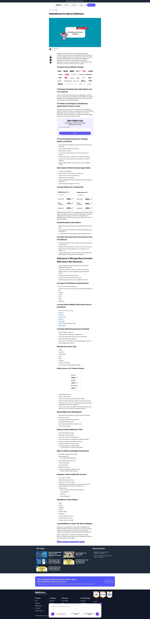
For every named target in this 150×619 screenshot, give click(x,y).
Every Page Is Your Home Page (81, 553)
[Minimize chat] (101, 604)
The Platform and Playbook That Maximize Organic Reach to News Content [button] (72, 105)
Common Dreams (63, 310)
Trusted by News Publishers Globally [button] (70, 67)
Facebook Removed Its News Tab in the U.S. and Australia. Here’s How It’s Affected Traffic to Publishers (55, 570)
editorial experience (74, 541)
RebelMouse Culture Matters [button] (67, 500)
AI (69, 156)
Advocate (61, 314)
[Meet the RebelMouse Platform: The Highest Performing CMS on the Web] (41, 554)
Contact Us (83, 600)
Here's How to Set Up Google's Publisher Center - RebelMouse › (103, 556)
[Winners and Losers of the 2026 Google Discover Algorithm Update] (41, 561)
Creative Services (39, 610)
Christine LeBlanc (56, 48)
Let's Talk (107, 581)
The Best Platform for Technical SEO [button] (70, 187)
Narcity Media (62, 316)
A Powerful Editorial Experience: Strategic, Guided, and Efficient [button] (72, 140)
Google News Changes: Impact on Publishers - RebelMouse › (101, 552)
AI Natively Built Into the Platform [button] (69, 222)
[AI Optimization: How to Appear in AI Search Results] (68, 561)
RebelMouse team (80, 162)
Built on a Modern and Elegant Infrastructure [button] (73, 451)
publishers (59, 541)
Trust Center (83, 603)
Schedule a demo (66, 536)
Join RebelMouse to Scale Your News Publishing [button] (74, 524)
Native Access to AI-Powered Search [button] (70, 368)
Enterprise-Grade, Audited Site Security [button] (71, 474)
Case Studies (65, 600)
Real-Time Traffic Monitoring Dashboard (75, 1)
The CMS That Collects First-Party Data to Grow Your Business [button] (74, 238)
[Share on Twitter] (51, 60)
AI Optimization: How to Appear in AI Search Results (82, 561)
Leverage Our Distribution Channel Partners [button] (73, 283)
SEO (74, 95)
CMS (36, 600)
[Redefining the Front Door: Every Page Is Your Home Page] (68, 554)
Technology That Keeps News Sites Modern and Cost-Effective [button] (74, 90)
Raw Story (61, 312)
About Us (81, 5)
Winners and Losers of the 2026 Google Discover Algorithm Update (54, 562)
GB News (61, 319)
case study (70, 310)
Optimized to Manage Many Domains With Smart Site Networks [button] (75, 260)
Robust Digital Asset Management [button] (69, 412)
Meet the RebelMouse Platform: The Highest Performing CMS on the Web (55, 555)
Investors (52, 603)
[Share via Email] (51, 62)
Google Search (62, 159)
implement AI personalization (64, 532)
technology (65, 541)
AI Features (37, 608)
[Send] (97, 614)
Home (50, 10)
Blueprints (37, 603)
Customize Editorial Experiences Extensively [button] (73, 329)
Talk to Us (90, 5)
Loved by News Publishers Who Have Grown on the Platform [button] (74, 306)
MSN (60, 296)
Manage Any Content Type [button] (66, 347)
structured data (75, 217)
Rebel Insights (55, 10)
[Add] (52, 614)
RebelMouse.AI (38, 605)
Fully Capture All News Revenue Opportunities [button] (73, 168)
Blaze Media (62, 321)
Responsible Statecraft (64, 323)
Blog (63, 603)
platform (82, 541)
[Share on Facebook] (51, 57)
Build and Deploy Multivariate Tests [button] (69, 429)
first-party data (88, 246)
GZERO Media (62, 325)
